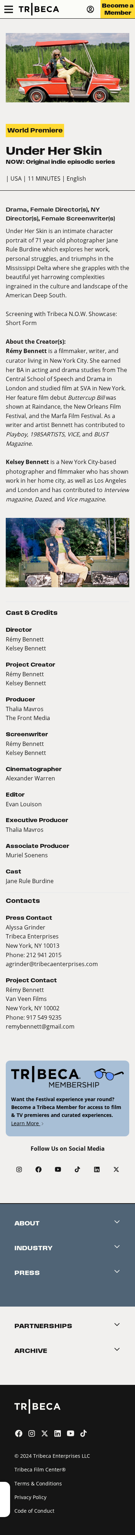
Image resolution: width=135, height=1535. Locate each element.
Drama (16, 210)
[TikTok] (77, 1169)
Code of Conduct (34, 1510)
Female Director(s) (58, 210)
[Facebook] (38, 1169)
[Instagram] (19, 1169)
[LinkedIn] (96, 1169)
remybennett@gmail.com (40, 1026)
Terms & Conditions (38, 1483)
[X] (116, 1169)
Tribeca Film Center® (40, 1469)
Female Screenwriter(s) (78, 218)
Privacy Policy (30, 1497)
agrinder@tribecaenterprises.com (52, 964)
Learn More (25, 1123)
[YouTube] (57, 1169)
